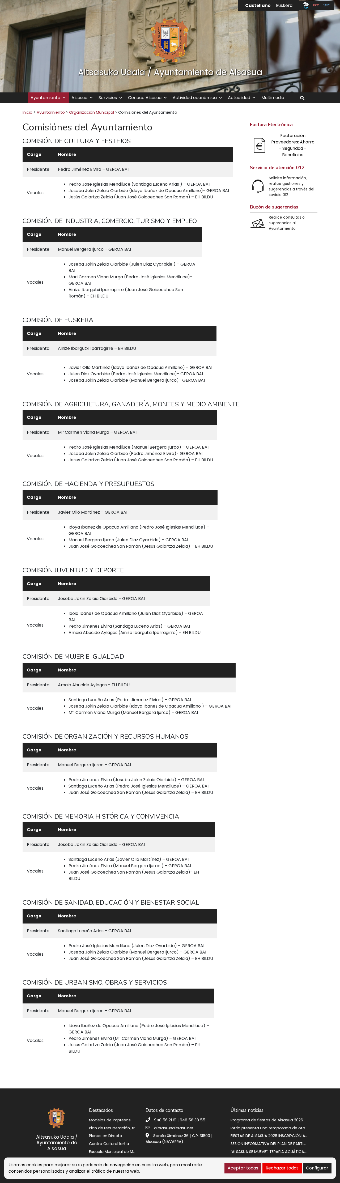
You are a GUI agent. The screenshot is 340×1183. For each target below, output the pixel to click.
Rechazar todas (282, 1168)
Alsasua (79, 98)
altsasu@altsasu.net (174, 1128)
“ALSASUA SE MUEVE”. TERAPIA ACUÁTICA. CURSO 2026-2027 (285, 1151)
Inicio (27, 112)
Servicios (108, 98)
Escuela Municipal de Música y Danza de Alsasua (135, 1151)
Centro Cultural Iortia (109, 1143)
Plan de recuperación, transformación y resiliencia (137, 1128)
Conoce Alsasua (145, 98)
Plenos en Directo (105, 1135)
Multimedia (272, 98)
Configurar (317, 1168)
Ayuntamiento (45, 98)
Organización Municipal (91, 112)
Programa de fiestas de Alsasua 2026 (267, 1120)
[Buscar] (304, 98)
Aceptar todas (243, 1168)
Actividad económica (195, 98)
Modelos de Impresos (110, 1120)
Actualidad (239, 98)
